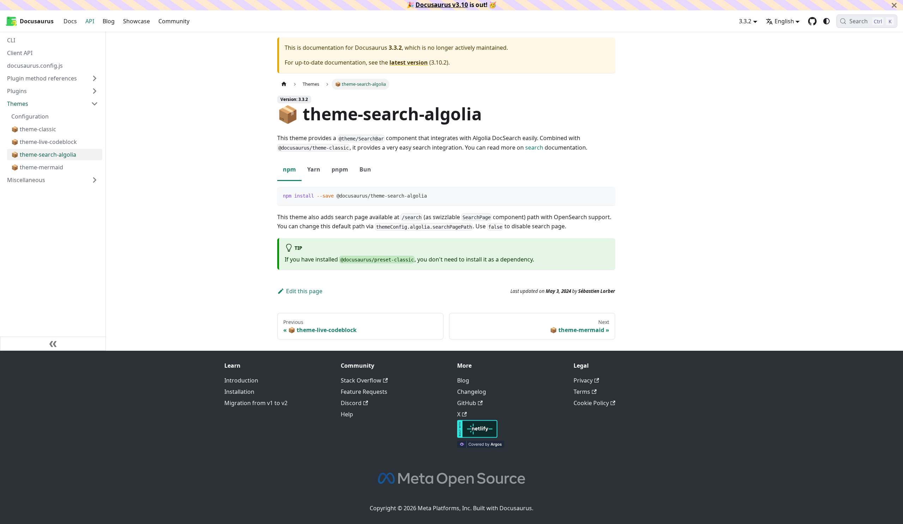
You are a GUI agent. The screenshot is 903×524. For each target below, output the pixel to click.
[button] (52, 180)
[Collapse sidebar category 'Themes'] (94, 103)
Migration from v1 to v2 (255, 403)
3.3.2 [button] (745, 21)
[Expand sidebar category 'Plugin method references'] (94, 78)
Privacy (583, 380)
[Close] (894, 5)
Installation (239, 392)
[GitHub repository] (812, 21)
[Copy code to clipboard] (606, 195)
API (89, 21)
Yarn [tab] (313, 169)
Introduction (241, 380)
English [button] (784, 21)
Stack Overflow (361, 380)
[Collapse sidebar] (53, 344)
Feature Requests (364, 392)
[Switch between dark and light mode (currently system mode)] (826, 21)
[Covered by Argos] (480, 446)
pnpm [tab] (340, 169)
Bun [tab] (365, 169)
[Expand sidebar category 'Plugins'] (94, 91)
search (534, 147)
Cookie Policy (591, 403)
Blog (109, 21)
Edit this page (304, 291)
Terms (582, 392)
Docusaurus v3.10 (442, 5)
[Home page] (284, 84)
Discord (351, 403)
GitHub (466, 403)
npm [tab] (289, 169)
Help (347, 414)
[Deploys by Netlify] (477, 436)
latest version (408, 62)
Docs (70, 21)
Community (173, 21)
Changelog (471, 392)
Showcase (136, 21)
